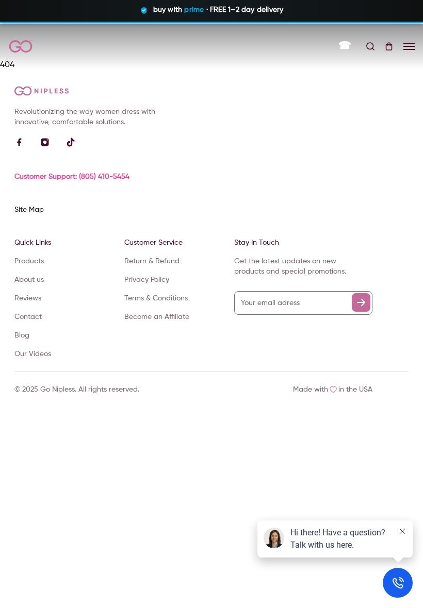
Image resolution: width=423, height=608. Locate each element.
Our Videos (32, 354)
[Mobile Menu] (409, 46)
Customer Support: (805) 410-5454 (71, 176)
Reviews (27, 298)
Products (29, 261)
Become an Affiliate (156, 316)
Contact (28, 316)
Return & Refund (152, 261)
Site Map (29, 209)
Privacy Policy (146, 279)
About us (29, 279)
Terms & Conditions (156, 298)
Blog (21, 335)
